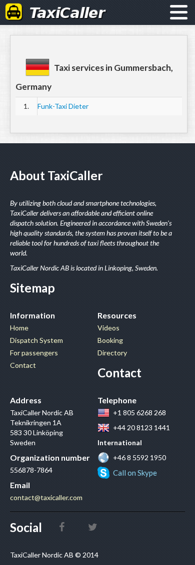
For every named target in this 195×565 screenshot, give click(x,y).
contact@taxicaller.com (46, 497)
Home (19, 327)
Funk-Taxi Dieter (63, 106)
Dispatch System (36, 340)
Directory (112, 352)
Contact (23, 365)
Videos (109, 327)
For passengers (34, 352)
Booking (110, 340)
